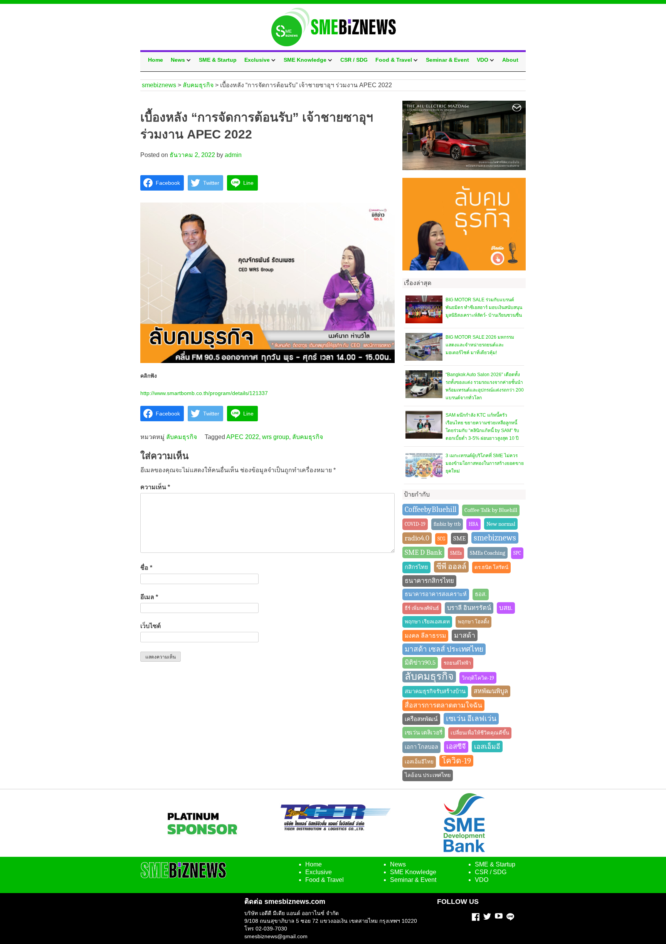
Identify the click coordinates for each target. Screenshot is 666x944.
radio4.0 (417, 538)
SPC (517, 553)
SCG (441, 539)
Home (155, 60)
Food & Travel (393, 60)
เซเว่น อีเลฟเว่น (471, 718)
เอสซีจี (456, 747)
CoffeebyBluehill (430, 509)
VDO (482, 60)
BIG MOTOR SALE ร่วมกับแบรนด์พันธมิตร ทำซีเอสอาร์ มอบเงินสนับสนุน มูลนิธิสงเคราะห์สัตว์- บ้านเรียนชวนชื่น (484, 307)
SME (459, 538)
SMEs (456, 553)
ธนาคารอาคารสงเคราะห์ (436, 594)
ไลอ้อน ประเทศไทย (428, 775)
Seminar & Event (447, 60)
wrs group (275, 437)
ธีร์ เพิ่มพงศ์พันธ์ (422, 608)
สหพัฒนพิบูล (491, 691)
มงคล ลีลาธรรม (425, 635)
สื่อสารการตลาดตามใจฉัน (443, 705)
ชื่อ (146, 567)
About (510, 60)
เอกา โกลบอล (421, 747)
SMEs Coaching (487, 552)
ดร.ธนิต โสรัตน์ (491, 567)
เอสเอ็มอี (487, 746)
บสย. (506, 607)
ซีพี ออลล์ (451, 566)
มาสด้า (464, 635)
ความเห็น (155, 487)
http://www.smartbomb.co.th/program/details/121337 (204, 393)
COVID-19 (415, 524)
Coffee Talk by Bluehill (490, 510)
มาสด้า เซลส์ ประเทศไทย (444, 649)
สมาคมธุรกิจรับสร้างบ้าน (435, 691)
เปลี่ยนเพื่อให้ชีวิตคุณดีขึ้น (480, 733)
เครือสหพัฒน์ (421, 719)
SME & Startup (218, 60)
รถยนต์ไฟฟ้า (457, 663)
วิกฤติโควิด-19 (478, 678)
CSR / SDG (354, 60)
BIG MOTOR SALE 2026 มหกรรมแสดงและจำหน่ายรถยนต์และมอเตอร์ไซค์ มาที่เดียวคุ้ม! (480, 344)
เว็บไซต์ (150, 626)
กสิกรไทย (416, 567)
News (178, 60)
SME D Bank (423, 552)
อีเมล (149, 597)
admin (233, 155)
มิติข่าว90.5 (420, 662)
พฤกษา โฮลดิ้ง (473, 622)
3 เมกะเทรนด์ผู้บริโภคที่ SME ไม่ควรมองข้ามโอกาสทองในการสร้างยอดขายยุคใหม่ (485, 463)
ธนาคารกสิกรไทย (429, 580)
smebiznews (495, 538)
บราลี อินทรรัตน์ (469, 607)
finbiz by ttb (447, 524)
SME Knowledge (305, 60)
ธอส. (480, 594)
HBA (473, 524)
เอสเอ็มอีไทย (419, 762)
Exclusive (257, 60)
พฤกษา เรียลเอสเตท (427, 622)
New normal (500, 523)
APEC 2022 (242, 437)
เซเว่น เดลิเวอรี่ (423, 732)
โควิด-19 (456, 760)
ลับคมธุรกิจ (181, 437)
